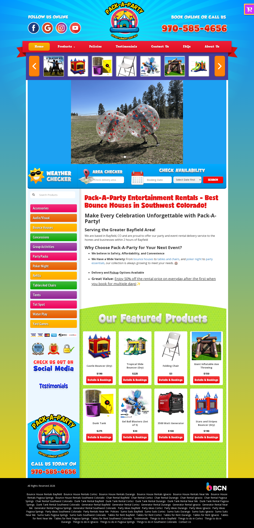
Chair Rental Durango (166, 497)
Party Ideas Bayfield (129, 508)
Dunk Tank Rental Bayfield (89, 501)
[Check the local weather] (52, 176)
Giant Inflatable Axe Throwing (206, 365)
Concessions (41, 237)
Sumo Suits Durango (178, 511)
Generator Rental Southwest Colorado (94, 508)
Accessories (41, 208)
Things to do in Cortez (190, 518)
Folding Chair (171, 365)
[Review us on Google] (47, 28)
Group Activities (43, 246)
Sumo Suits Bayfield (132, 511)
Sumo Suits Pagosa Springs (52, 515)
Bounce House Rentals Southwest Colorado (80, 497)
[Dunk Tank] (102, 66)
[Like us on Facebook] (33, 28)
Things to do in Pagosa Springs (117, 522)
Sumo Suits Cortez (155, 511)
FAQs (187, 46)
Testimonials (126, 46)
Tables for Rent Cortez (149, 515)
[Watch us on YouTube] (75, 28)
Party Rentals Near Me (96, 511)
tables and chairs (168, 259)
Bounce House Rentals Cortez (80, 494)
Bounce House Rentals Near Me (191, 494)
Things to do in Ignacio (85, 522)
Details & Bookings (99, 380)
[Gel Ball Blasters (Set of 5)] (150, 66)
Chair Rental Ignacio (191, 497)
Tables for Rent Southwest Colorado (111, 518)
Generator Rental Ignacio (187, 504)
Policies (95, 46)
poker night (194, 259)
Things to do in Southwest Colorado (157, 522)
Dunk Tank (99, 423)
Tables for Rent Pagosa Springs (71, 518)
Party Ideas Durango (175, 508)
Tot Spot (39, 304)
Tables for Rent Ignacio (206, 515)
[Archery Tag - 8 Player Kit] (53, 66)
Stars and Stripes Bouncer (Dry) (206, 423)
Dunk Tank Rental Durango (150, 501)
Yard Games (40, 323)
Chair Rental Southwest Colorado (54, 501)
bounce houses (143, 259)
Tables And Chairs (44, 285)
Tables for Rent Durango (177, 515)
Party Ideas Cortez (152, 508)
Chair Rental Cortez (142, 497)
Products (65, 46)
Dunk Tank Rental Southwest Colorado (58, 504)
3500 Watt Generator (171, 423)
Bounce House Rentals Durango (117, 494)
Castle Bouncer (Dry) (99, 365)
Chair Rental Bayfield (117, 497)
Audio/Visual (41, 218)
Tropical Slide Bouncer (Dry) (135, 365)
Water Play (40, 314)
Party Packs (40, 256)
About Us (212, 46)
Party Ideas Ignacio (200, 508)
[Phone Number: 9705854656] (194, 29)
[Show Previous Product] (34, 66)
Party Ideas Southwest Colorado (63, 511)
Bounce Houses (43, 227)
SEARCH (213, 179)
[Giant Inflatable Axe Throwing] (174, 66)
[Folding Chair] (126, 66)
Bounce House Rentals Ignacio (154, 494)
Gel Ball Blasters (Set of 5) (135, 423)
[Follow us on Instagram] (61, 28)
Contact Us (160, 46)
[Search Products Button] (33, 195)
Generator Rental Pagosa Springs (53, 508)
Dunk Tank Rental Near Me (182, 501)
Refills (37, 275)
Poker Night (41, 266)
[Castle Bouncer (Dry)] (78, 66)
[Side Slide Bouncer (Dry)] (199, 66)
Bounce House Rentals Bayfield (44, 494)
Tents (37, 295)
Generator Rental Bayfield (96, 504)
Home (39, 46)
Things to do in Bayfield (163, 518)
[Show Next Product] (219, 66)
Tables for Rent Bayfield (121, 515)
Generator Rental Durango (156, 504)
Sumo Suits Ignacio (202, 511)
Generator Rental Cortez (125, 504)
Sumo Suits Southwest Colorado (88, 515)
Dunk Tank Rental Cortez (120, 501)
